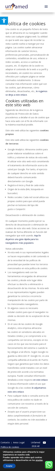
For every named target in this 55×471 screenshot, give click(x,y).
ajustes (39, 460)
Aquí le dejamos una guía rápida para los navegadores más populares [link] (23, 239)
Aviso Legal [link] (18, 442)
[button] (46, 6)
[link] (4, 21)
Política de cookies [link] (10, 447)
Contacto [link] (5, 442)
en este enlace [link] (40, 379)
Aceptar (9, 466)
